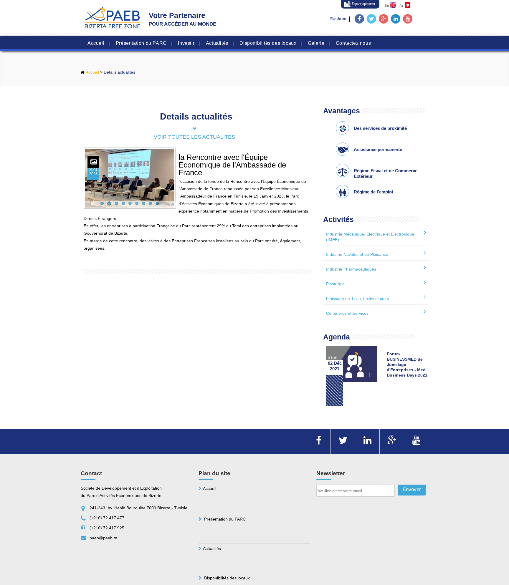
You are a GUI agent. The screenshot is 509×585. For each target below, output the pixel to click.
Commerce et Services (347, 313)
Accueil (95, 44)
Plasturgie (335, 283)
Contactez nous (353, 44)
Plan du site (338, 19)
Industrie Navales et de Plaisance (357, 254)
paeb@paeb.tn (103, 538)
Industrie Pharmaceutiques (351, 269)
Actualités (217, 44)
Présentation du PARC (141, 44)
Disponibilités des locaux (267, 44)
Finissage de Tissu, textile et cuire (357, 298)
